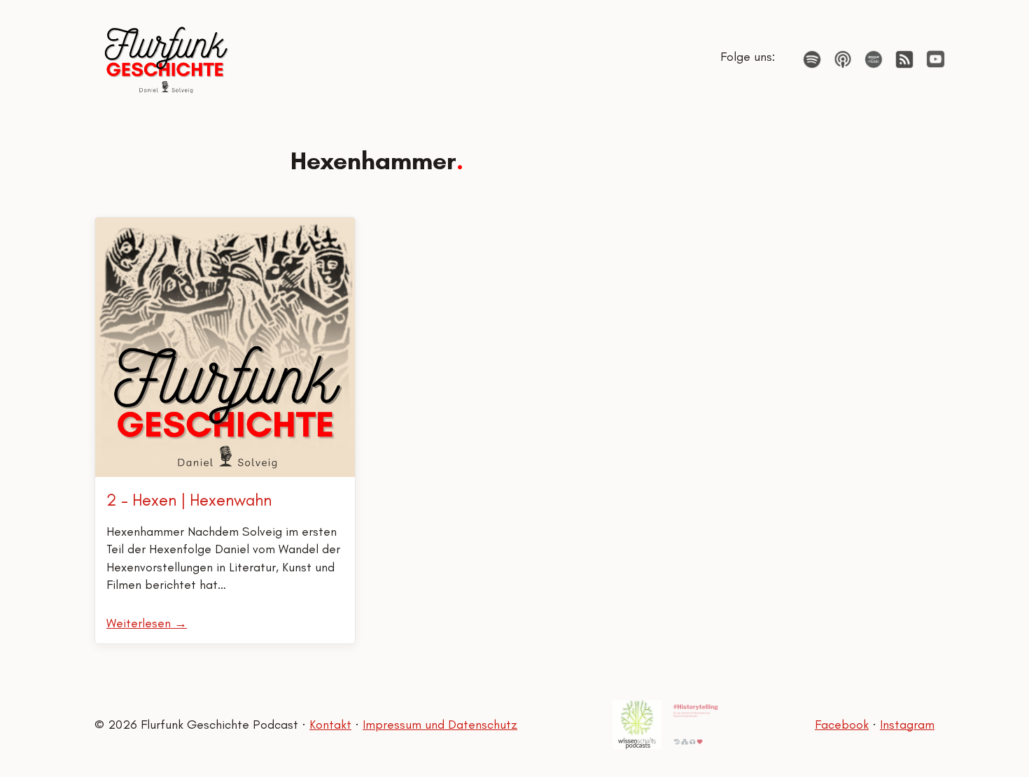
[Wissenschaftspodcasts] (637, 724)
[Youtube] (935, 59)
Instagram (907, 724)
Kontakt (330, 724)
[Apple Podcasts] (842, 59)
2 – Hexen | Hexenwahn (189, 500)
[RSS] (904, 59)
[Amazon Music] (873, 59)
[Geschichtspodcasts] (695, 724)
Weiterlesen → (146, 623)
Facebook (842, 724)
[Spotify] (812, 59)
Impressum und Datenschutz (440, 724)
